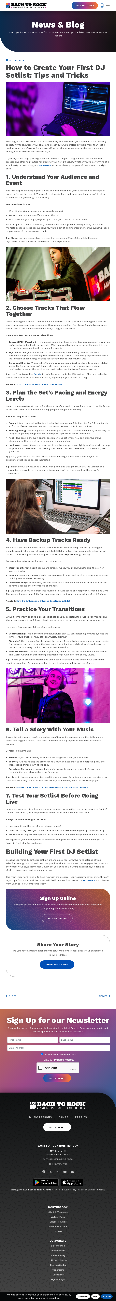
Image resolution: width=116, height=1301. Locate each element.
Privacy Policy (69, 1190)
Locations (58, 1274)
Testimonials (58, 1250)
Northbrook (58, 1207)
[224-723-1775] (102, 6)
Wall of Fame (58, 1217)
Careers (58, 1231)
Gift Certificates (58, 1260)
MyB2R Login (58, 1279)
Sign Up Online (57, 918)
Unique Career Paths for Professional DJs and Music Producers (52, 787)
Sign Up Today (85, 5)
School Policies (58, 1221)
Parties (81, 1117)
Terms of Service (86, 1190)
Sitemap (101, 1190)
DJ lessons (45, 165)
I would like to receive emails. (59, 1054)
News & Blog (58, 1255)
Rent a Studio (58, 1265)
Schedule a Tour (58, 1226)
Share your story (57, 964)
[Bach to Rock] (26, 5)
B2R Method (58, 1245)
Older (12, 996)
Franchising (58, 1270)
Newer (103, 996)
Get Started (57, 1127)
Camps (63, 1117)
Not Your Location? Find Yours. (58, 1159)
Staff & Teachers (58, 1212)
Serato (37, 374)
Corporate (58, 1240)
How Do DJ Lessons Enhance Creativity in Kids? (43, 601)
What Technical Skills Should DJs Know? (39, 384)
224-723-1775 (59, 1164)
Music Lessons (40, 1117)
